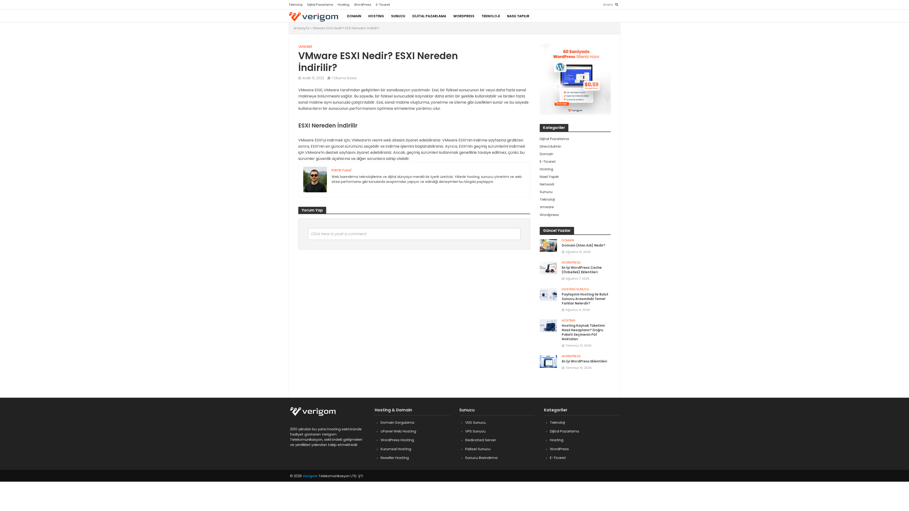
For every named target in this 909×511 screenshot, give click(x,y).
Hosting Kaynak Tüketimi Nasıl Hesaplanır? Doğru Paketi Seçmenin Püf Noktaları (583, 332)
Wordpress (571, 263)
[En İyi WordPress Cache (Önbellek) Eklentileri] (548, 267)
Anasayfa (301, 28)
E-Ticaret (383, 4)
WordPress (362, 4)
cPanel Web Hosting (398, 431)
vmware (305, 46)
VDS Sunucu (475, 422)
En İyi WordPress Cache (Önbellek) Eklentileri (582, 269)
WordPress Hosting (397, 439)
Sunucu (398, 16)
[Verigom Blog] (315, 414)
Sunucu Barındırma (481, 457)
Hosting (343, 4)
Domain (354, 16)
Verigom (310, 476)
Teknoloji (296, 4)
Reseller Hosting (395, 457)
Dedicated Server (480, 439)
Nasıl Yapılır (518, 16)
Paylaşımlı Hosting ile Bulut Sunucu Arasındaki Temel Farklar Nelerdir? (585, 299)
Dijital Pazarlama (320, 4)
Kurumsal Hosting (396, 448)
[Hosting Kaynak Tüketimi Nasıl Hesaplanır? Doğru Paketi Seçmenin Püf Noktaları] (548, 325)
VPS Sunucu (475, 431)
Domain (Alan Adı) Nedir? (583, 245)
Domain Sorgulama (397, 422)
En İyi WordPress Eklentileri (584, 361)
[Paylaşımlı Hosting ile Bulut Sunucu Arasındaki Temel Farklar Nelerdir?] (548, 294)
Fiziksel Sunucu (477, 448)
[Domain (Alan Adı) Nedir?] (548, 245)
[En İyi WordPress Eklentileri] (548, 361)
